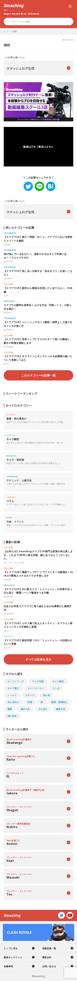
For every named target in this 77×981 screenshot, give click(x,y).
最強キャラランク (13, 957)
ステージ (30, 695)
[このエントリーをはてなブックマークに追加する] (50, 186)
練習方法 (60, 709)
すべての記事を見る (38, 659)
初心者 (46, 695)
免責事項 (8, 966)
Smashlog (14, 5)
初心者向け (13, 702)
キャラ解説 (58, 681)
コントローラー (35, 688)
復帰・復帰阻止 (59, 702)
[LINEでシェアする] (39, 186)
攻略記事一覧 (49, 948)
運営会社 (47, 957)
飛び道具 (12, 716)
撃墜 (9, 709)
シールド (12, 695)
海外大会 (25, 709)
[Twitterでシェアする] (28, 186)
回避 (29, 702)
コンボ (55, 688)
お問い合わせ (49, 966)
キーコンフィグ (15, 681)
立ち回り (43, 709)
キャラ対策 (38, 681)
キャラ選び (13, 688)
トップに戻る (11, 948)
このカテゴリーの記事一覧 (38, 375)
